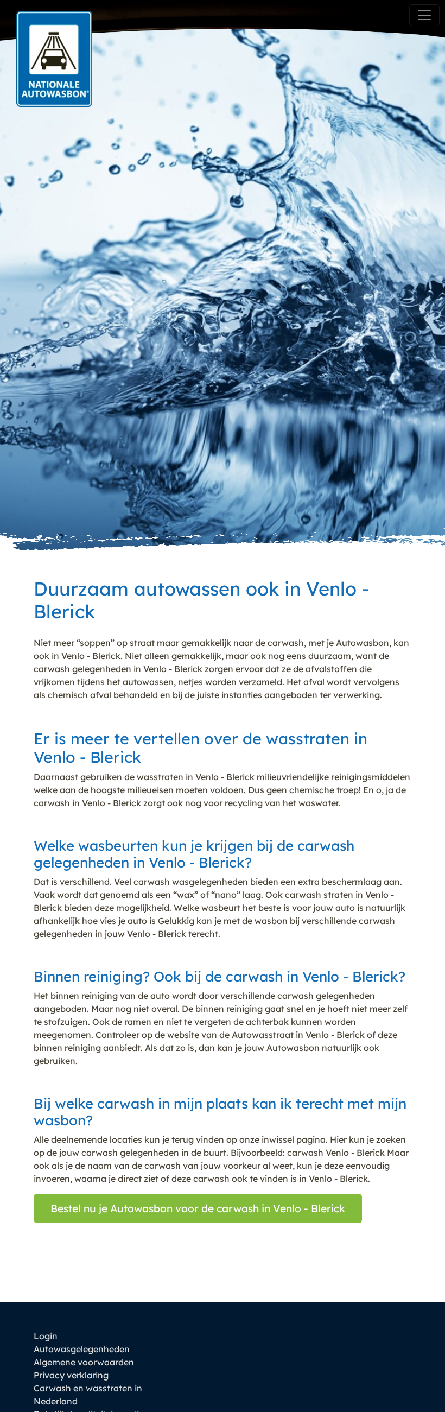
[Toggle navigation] (424, 15)
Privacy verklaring (71, 1375)
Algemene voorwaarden (84, 1362)
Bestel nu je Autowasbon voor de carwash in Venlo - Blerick (197, 1208)
